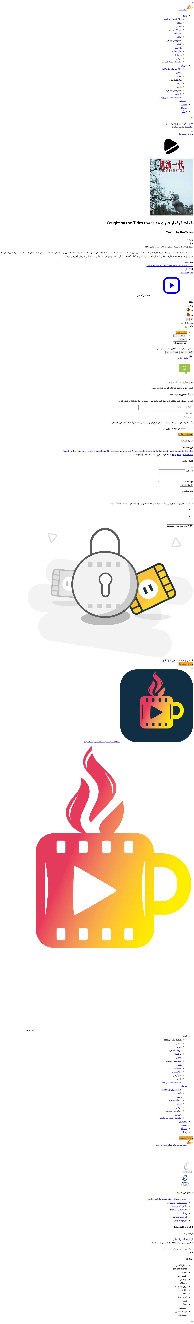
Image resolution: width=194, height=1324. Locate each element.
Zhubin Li (159, 266)
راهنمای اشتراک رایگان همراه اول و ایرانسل (167, 1199)
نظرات (182, 339)
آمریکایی (177, 48)
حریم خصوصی (180, 1220)
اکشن (179, 44)
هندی (179, 37)
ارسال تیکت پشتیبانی (183, 1239)
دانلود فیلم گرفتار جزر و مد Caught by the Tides (123, 451)
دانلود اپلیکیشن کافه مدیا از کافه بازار (102, 741)
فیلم (185, 16)
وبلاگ (184, 112)
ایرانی (179, 26)
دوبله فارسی (175, 30)
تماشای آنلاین (143, 295)
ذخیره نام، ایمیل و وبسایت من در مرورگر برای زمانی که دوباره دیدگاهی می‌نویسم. (151, 423)
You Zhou (168, 266)
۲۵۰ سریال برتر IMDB (172, 69)
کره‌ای (179, 58)
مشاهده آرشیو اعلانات (182, 127)
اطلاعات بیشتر (180, 336)
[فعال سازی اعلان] (192, 299)
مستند (184, 104)
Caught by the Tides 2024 (157, 451)
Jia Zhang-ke (187, 273)
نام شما (189, 471)
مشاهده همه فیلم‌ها (171, 62)
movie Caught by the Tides (181, 451)
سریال (184, 65)
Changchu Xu (187, 266)
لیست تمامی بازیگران (177, 1203)
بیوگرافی (177, 55)
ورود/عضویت (186, 1138)
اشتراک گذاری (172, 352)
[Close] (192, 498)
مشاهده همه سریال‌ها (171, 97)
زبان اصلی (177, 51)
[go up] (192, 1321)
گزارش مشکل (186, 352)
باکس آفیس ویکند (178, 1206)
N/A (147, 247)
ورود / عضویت (186, 134)
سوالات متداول (180, 343)
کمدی (179, 23)
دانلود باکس (181, 332)
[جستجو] (192, 131)
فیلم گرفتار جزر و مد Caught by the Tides (82, 451)
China (163, 247)
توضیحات (188, 481)
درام (179, 83)
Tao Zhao (150, 266)
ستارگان (183, 108)
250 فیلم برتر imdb (173, 19)
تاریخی (178, 94)
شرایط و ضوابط (180, 1217)
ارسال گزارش (186, 485)
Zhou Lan (176, 266)
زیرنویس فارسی (174, 40)
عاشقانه (178, 33)
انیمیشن (183, 101)
